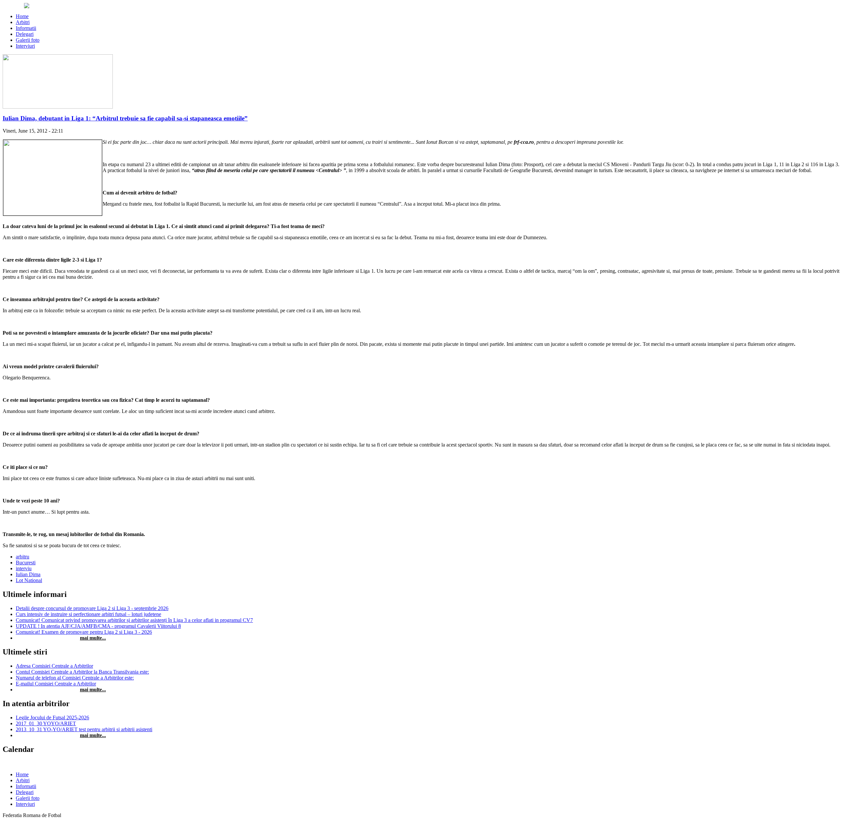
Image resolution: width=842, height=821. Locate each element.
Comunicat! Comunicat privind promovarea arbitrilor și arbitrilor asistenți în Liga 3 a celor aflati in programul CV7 (134, 620)
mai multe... (93, 638)
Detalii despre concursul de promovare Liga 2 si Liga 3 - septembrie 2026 (92, 608)
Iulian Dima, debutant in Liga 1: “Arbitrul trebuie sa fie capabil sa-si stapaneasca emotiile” (125, 118)
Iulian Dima (28, 574)
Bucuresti (26, 562)
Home (22, 16)
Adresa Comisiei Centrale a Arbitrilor (54, 666)
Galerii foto (27, 40)
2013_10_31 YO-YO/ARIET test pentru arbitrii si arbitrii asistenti (84, 729)
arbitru (22, 556)
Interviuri (25, 46)
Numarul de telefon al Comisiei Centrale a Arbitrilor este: (75, 677)
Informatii (26, 28)
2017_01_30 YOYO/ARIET (46, 723)
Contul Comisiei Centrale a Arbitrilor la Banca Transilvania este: (82, 672)
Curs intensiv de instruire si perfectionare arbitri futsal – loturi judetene (88, 614)
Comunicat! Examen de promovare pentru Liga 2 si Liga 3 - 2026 (84, 632)
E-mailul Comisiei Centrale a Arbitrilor (56, 683)
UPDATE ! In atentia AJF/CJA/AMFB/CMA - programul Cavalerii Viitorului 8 (98, 626)
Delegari (25, 34)
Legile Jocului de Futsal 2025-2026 (52, 717)
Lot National (29, 580)
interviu (24, 568)
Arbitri (23, 22)
